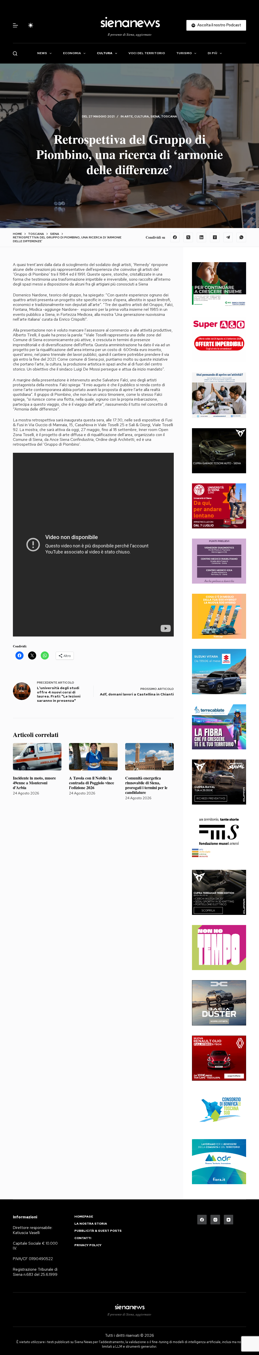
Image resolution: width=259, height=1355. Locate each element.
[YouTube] (228, 1219)
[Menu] (15, 25)
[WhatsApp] (241, 237)
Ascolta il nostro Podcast (219, 25)
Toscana (169, 116)
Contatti (82, 1238)
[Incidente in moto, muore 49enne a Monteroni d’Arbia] (37, 756)
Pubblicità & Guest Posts (98, 1231)
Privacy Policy (87, 1245)
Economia (72, 53)
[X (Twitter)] (188, 237)
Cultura (104, 53)
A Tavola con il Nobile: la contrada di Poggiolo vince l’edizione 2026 (91, 782)
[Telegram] (228, 237)
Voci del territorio (146, 53)
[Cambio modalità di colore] (30, 25)
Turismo (184, 53)
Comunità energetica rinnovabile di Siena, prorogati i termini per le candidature (146, 785)
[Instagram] (215, 1219)
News (42, 53)
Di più (212, 53)
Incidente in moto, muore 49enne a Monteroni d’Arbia (34, 782)
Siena (155, 116)
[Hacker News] (215, 237)
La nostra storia (90, 1224)
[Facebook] (175, 237)
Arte (128, 116)
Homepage (83, 1217)
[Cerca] (15, 53)
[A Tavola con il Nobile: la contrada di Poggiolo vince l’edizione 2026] (93, 756)
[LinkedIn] (201, 237)
